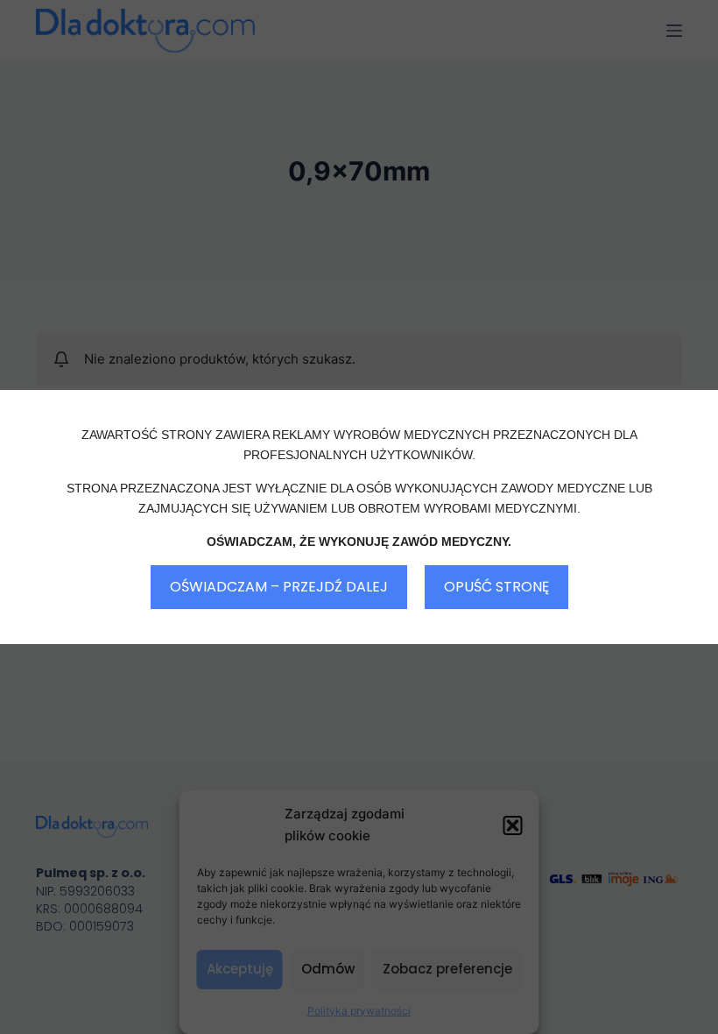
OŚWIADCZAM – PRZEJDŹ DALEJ (279, 587)
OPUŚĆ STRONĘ (496, 587)
